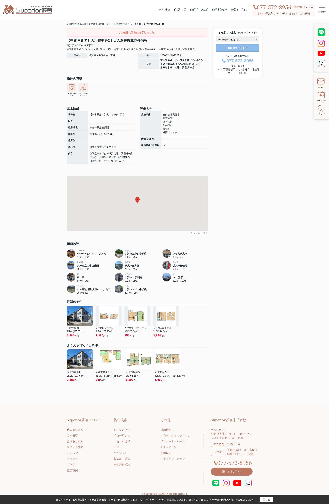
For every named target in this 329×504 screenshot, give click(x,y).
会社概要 (72, 435)
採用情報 (165, 430)
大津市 (77, 45)
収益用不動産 (122, 459)
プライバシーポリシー (174, 459)
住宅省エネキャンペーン (175, 435)
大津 (177, 67)
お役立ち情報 (199, 9)
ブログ (71, 465)
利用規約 (165, 453)
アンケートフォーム (172, 441)
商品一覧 (180, 9)
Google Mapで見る (199, 233)
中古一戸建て (122, 441)
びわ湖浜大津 (182, 60)
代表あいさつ (75, 430)
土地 (116, 447)
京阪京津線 (166, 60)
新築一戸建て (122, 435)
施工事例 (72, 470)
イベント (72, 459)
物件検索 (164, 9)
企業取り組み (75, 441)
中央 (83, 45)
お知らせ (72, 453)
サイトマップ (168, 447)
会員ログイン (240, 9)
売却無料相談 (122, 465)
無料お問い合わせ (237, 48)
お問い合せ (234, 471)
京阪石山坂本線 (168, 63)
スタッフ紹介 (75, 447)
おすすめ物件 (122, 430)
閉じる (266, 499)
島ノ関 (183, 63)
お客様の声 (219, 9)
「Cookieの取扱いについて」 (221, 500)
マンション (120, 453)
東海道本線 (166, 67)
